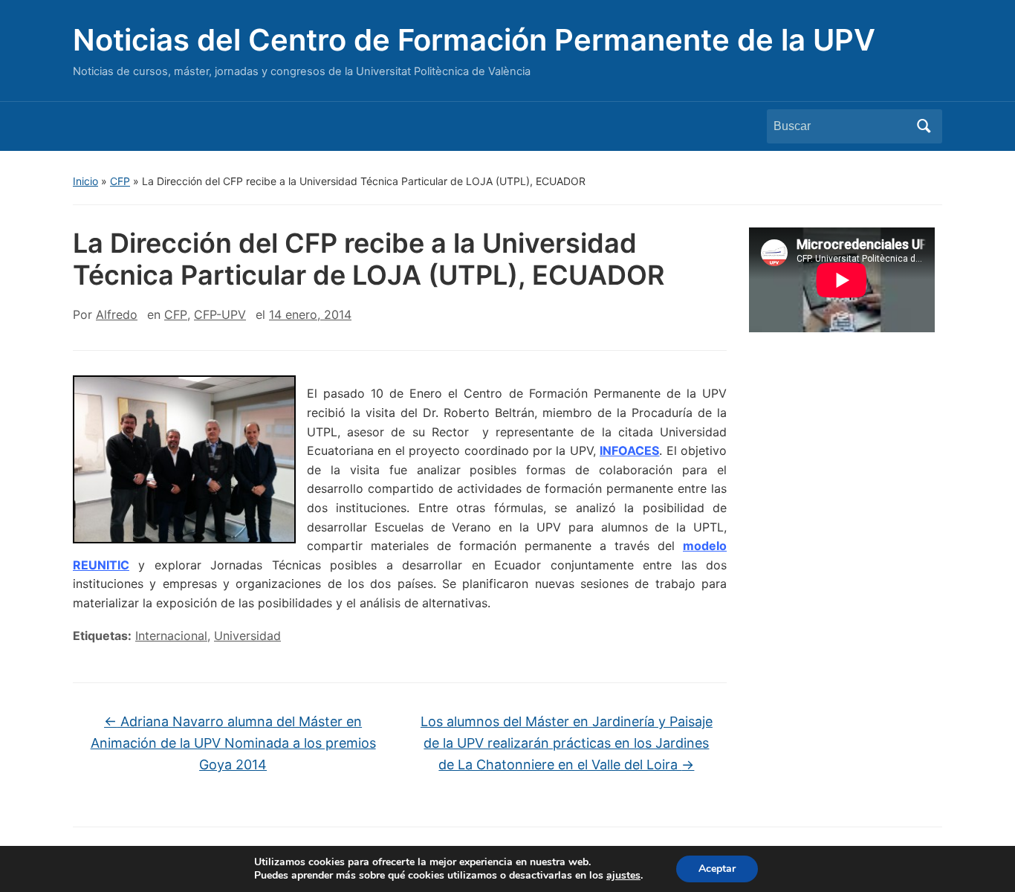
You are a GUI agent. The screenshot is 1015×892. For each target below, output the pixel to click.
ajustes (623, 875)
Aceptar (717, 869)
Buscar (923, 126)
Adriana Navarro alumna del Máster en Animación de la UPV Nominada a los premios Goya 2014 (233, 743)
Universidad (247, 635)
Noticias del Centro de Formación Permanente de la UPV (474, 40)
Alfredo (116, 314)
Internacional (171, 635)
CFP (120, 181)
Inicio (85, 181)
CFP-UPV (220, 314)
